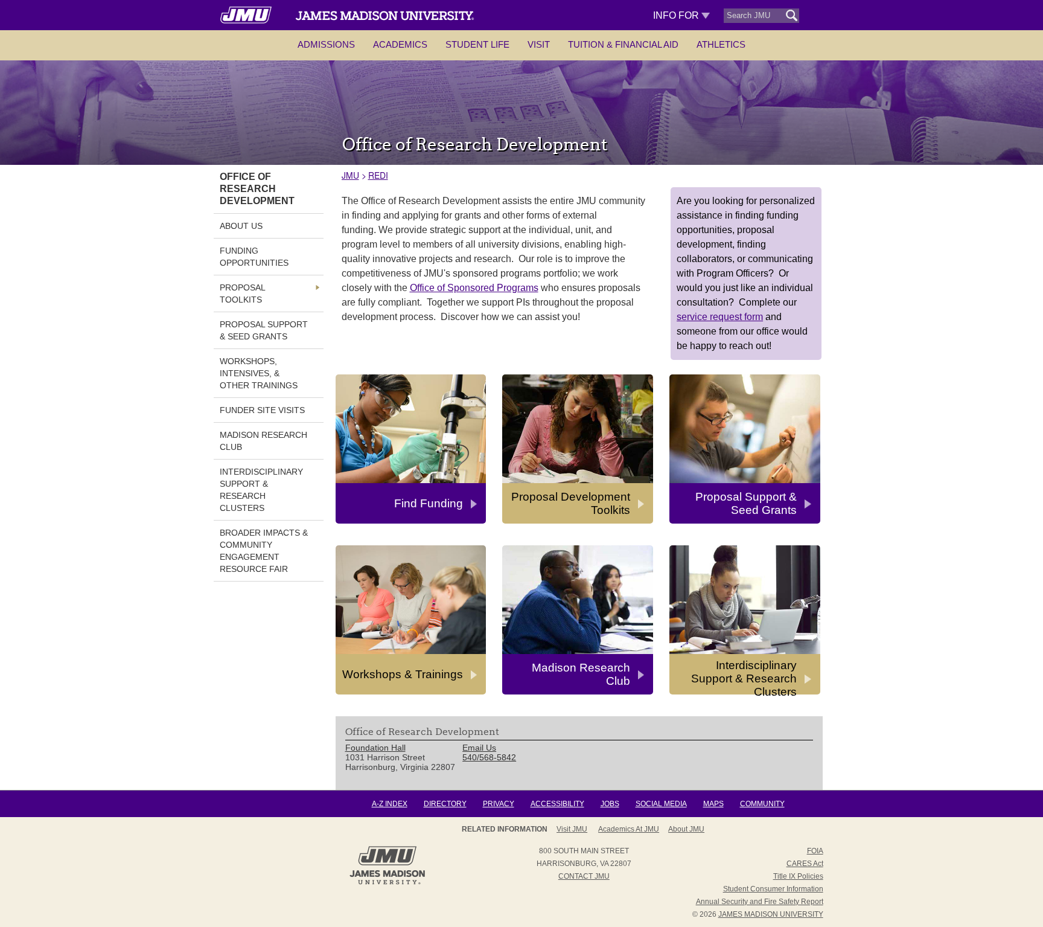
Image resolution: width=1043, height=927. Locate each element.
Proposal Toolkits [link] (242, 293)
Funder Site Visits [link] (262, 410)
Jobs (610, 804)
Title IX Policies (798, 876)
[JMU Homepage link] (387, 883)
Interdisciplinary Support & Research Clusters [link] (261, 490)
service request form (720, 317)
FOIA (815, 851)
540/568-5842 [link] (489, 757)
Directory (445, 804)
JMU (350, 175)
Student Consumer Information (773, 889)
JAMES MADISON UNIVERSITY (770, 914)
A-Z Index (389, 804)
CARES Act (804, 863)
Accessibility (557, 804)
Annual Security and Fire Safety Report (759, 901)
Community (762, 804)
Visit (539, 44)
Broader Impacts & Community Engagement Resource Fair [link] (264, 551)
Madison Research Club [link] (263, 441)
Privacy (498, 804)
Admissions (326, 44)
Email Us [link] (479, 747)
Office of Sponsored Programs (474, 288)
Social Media (661, 804)
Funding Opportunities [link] (254, 257)
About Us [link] (241, 226)
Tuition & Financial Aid (623, 44)
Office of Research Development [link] (257, 189)
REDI (378, 175)
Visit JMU (572, 829)
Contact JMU (584, 876)
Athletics (721, 44)
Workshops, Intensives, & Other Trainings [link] (259, 373)
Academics (400, 44)
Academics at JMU (628, 829)
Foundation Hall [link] (375, 747)
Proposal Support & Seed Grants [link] (264, 330)
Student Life (477, 44)
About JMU (686, 829)
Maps (713, 804)
